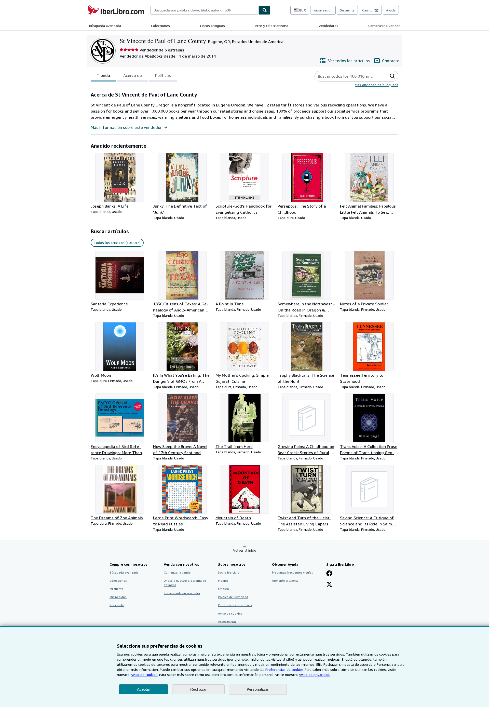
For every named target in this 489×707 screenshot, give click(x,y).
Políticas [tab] (163, 75)
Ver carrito (117, 605)
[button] (392, 76)
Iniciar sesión (323, 10)
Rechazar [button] (198, 689)
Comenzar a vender (384, 25)
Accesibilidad (227, 621)
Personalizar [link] (258, 689)
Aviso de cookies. (144, 674)
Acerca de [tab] (132, 75)
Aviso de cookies (230, 613)
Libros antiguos (212, 25)
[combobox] (204, 10)
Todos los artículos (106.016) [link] (117, 242)
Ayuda (391, 10)
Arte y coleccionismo (271, 25)
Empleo (223, 589)
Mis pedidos (118, 597)
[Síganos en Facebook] (329, 574)
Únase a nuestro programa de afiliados (185, 583)
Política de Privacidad (233, 597)
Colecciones (160, 25)
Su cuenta (347, 10)
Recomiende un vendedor (182, 593)
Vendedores (328, 25)
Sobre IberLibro (229, 572)
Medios (223, 580)
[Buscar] (264, 10)
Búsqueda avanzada (105, 25)
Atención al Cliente (285, 580)
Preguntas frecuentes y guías (292, 572)
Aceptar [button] (143, 689)
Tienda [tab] (103, 75)
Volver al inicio (244, 550)
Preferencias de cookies (284, 669)
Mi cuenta (116, 589)
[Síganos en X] (329, 585)
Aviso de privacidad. (314, 674)
